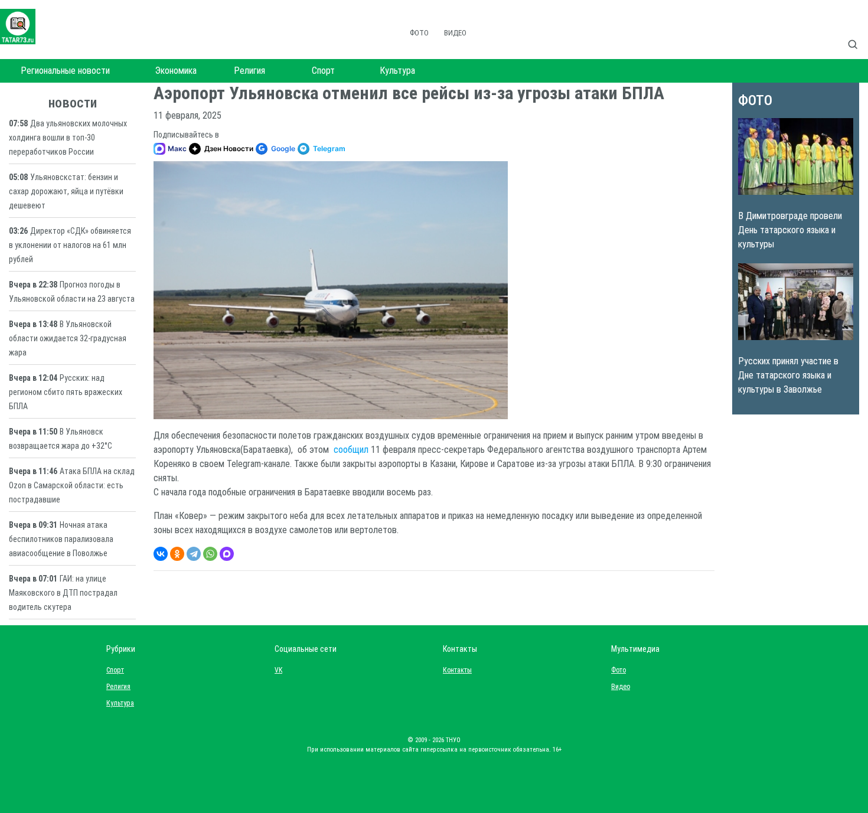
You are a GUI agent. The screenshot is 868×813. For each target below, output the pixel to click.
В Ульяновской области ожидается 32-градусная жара (67, 338)
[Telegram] (194, 554)
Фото (419, 32)
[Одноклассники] (177, 554)
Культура (397, 70)
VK (278, 670)
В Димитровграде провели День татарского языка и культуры (790, 230)
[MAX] (227, 554)
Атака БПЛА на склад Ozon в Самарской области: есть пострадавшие (72, 485)
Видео (455, 32)
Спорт (323, 70)
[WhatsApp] (210, 554)
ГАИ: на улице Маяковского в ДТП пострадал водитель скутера (63, 593)
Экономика (176, 70)
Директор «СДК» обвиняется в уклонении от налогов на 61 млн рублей (70, 245)
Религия (249, 70)
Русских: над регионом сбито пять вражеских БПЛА (65, 392)
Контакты (454, 670)
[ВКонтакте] (161, 554)
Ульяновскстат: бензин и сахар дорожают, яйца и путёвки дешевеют (66, 191)
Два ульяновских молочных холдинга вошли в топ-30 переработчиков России (68, 137)
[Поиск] (857, 32)
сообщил (351, 449)
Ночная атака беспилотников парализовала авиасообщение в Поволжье (61, 539)
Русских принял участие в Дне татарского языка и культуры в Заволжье (788, 375)
